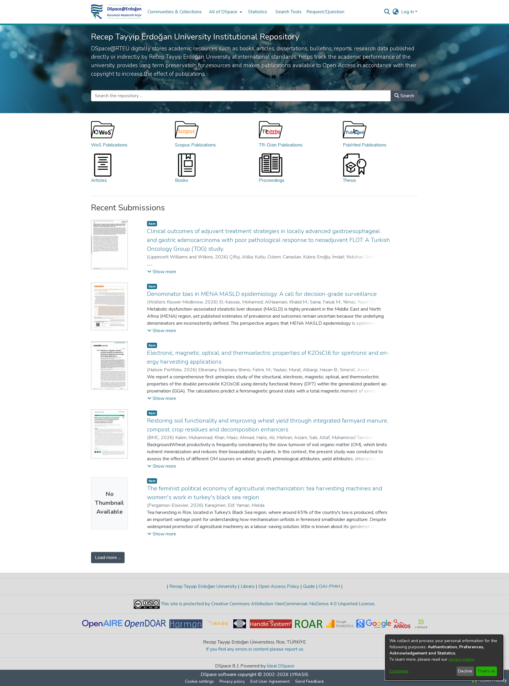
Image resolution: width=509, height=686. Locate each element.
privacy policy (461, 659)
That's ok (486, 671)
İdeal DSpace (280, 666)
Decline (465, 671)
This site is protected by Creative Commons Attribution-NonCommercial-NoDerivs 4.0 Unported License (267, 604)
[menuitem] (225, 12)
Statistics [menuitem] (257, 12)
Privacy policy (232, 681)
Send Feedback (309, 681)
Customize (399, 671)
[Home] (116, 11)
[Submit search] (387, 11)
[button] (161, 272)
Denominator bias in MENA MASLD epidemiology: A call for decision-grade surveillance (262, 294)
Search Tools (288, 12)
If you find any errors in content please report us (254, 649)
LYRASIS (299, 674)
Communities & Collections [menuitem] (175, 12)
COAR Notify (492, 680)
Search (406, 96)
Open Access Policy (278, 586)
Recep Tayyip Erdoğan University (203, 586)
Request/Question (325, 12)
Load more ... (108, 557)
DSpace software (219, 674)
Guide (309, 586)
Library (247, 586)
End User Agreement (270, 681)
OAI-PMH (329, 586)
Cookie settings (199, 681)
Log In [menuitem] (407, 12)
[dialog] (444, 657)
